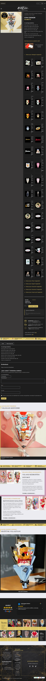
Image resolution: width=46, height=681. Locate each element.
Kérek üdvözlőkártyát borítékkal (39, 45)
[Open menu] (1, 8)
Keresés (42, 3)
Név (2, 385)
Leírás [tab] (3, 343)
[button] (42, 608)
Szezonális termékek (33, 13)
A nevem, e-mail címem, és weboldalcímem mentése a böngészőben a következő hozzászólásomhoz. (22, 395)
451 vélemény (6, 609)
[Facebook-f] (30, 666)
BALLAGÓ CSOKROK (23, 591)
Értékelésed (4, 377)
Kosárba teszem (33, 306)
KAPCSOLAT (3, 3)
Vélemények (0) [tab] (9, 343)
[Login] (44, 3)
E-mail (3, 390)
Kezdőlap (26, 13)
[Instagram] (32, 666)
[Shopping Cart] (45, 8)
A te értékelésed (5, 374)
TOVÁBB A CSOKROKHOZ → (29, 493)
